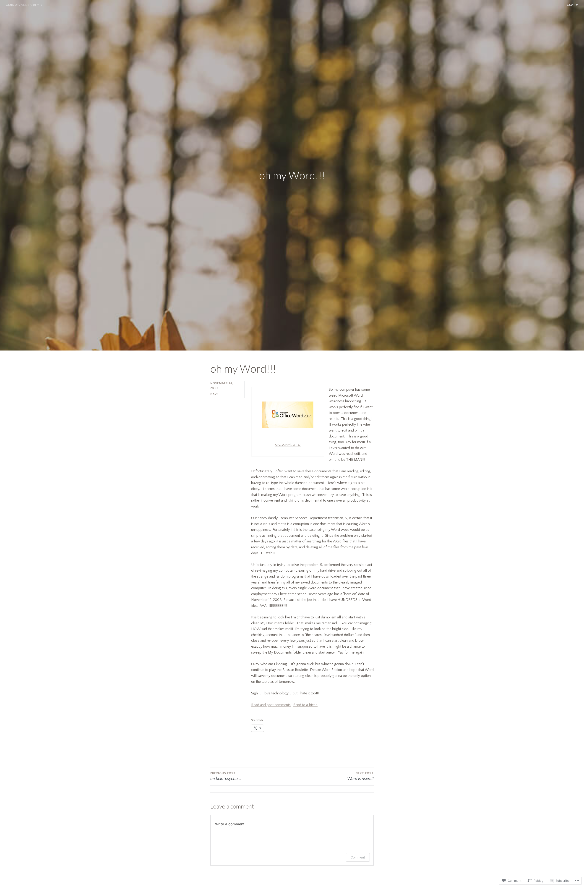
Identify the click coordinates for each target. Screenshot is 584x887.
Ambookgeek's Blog (24, 5)
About (572, 5)
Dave (214, 394)
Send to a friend (305, 705)
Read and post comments (271, 705)
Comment (358, 857)
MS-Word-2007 (288, 445)
